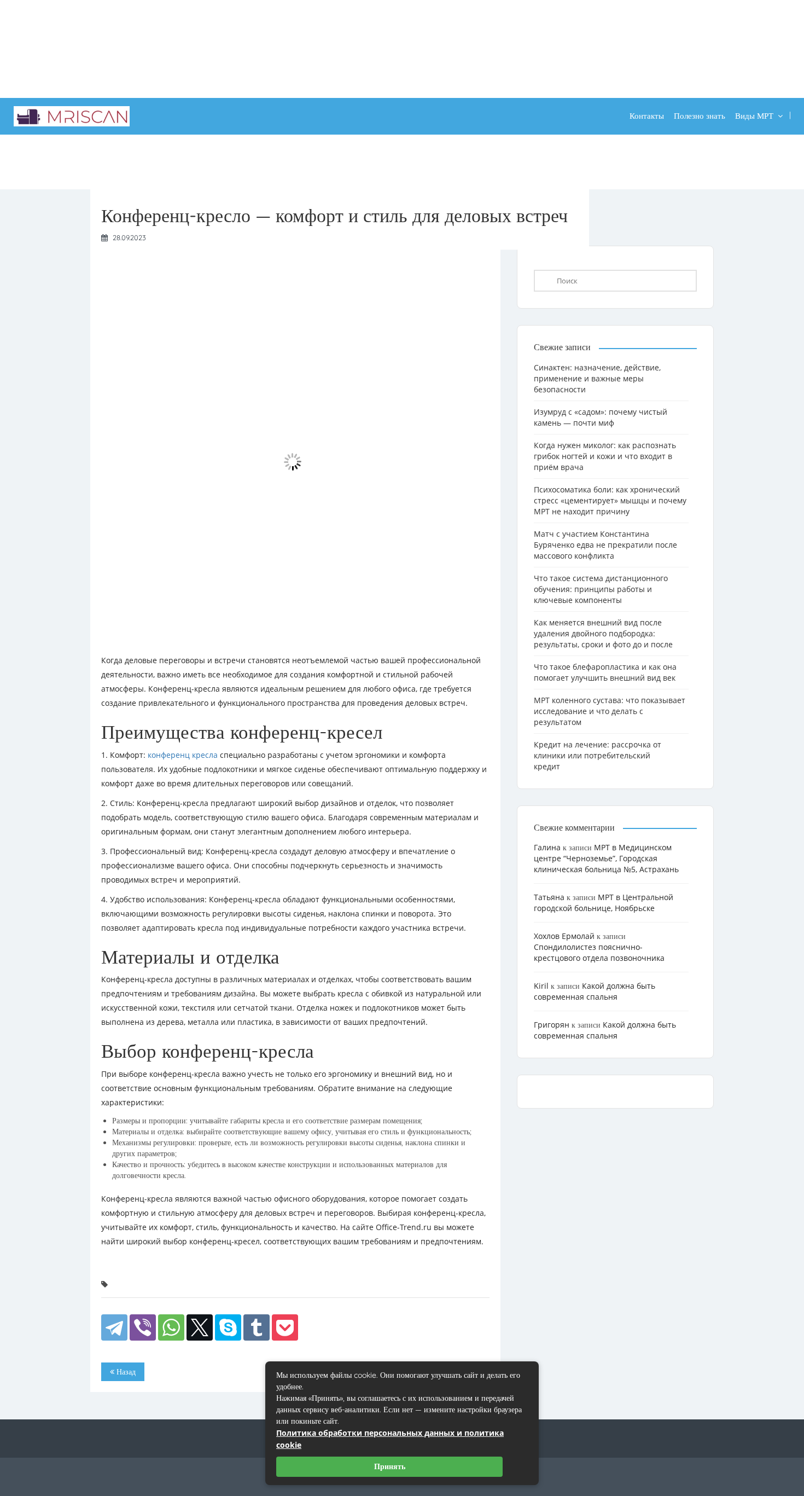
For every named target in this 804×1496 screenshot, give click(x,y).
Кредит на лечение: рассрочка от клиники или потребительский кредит (597, 755)
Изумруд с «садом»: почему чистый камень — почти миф (600, 417)
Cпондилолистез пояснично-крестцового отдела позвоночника (599, 952)
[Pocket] (285, 1327)
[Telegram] (114, 1327)
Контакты (647, 116)
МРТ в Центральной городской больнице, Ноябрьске (603, 902)
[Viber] (143, 1327)
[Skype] (228, 1327)
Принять (389, 1466)
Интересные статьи (162, 159)
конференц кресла (183, 755)
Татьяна (549, 897)
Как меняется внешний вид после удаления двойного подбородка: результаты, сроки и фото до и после (603, 633)
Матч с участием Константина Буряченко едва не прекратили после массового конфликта (605, 545)
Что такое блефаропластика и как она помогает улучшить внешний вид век (605, 672)
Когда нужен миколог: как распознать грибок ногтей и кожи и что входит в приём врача (605, 456)
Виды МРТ (754, 116)
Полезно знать (699, 116)
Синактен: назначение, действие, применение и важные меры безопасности (597, 378)
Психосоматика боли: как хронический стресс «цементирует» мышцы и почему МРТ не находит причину (610, 500)
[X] (200, 1327)
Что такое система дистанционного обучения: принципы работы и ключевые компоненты (601, 589)
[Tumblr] (256, 1327)
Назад (125, 1372)
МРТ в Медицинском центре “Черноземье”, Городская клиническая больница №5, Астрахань (606, 858)
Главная (103, 159)
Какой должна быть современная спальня (594, 991)
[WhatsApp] (171, 1327)
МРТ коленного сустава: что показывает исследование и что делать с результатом (609, 711)
